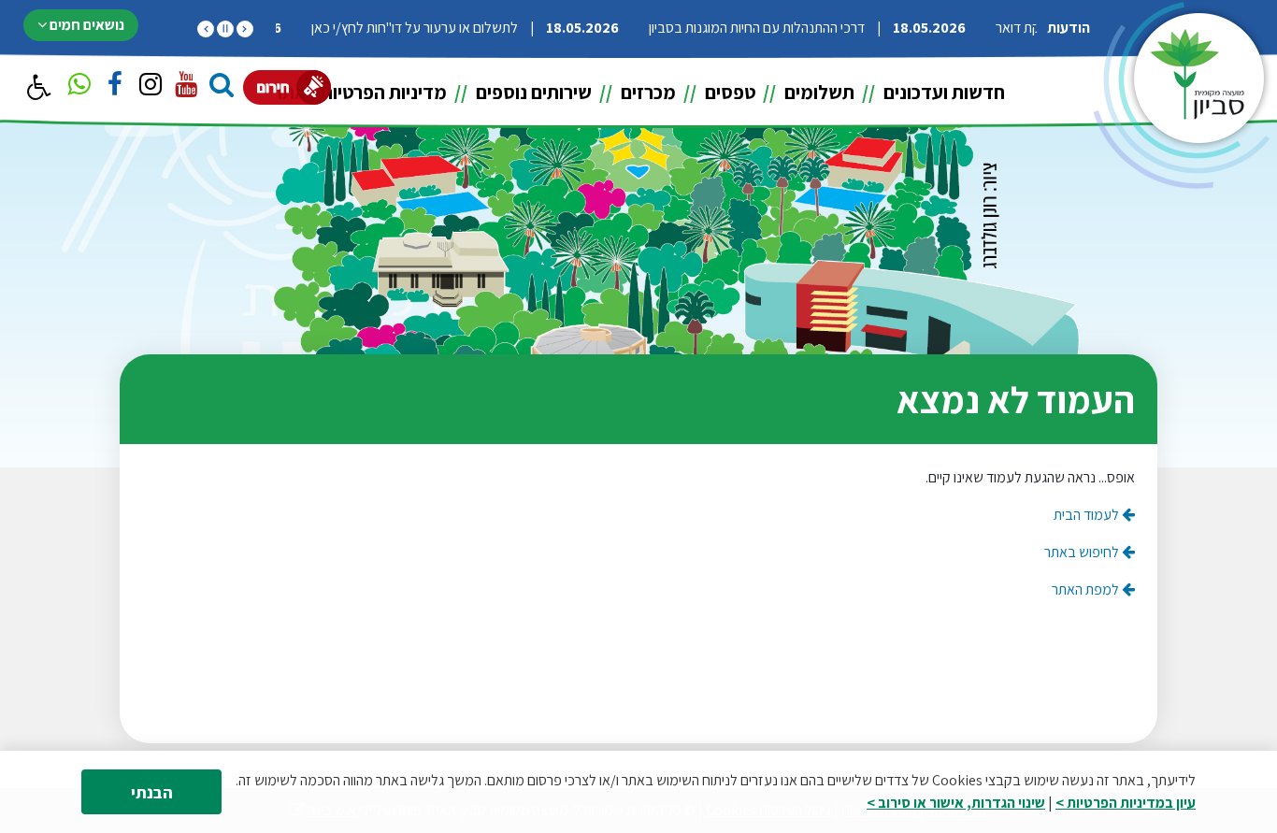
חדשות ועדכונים (942, 92)
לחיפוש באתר (1083, 552)
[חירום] (287, 87)
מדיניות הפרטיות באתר (360, 92)
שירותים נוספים (532, 92)
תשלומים (817, 92)
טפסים (728, 92)
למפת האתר (1087, 589)
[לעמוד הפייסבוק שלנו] (115, 87)
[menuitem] (931, 92)
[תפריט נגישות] (37, 88)
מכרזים (646, 92)
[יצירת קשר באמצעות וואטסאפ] (79, 87)
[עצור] (225, 29)
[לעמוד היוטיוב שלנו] (186, 87)
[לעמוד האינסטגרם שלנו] (150, 87)
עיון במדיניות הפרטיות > (1125, 802)
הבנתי (152, 792)
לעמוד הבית (1088, 514)
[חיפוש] (222, 87)
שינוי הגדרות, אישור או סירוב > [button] (956, 802)
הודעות (1068, 27)
